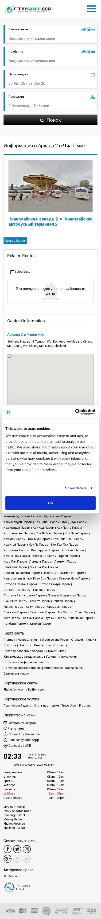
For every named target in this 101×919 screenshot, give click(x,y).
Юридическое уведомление (23, 656)
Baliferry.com (37, 689)
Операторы (42, 645)
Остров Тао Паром (17, 589)
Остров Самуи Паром (54, 584)
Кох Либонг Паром (49, 533)
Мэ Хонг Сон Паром (44, 567)
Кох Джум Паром (74, 522)
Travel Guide (56, 651)
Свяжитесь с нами (16, 673)
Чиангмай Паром (81, 618)
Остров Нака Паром (73, 578)
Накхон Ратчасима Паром (22, 573)
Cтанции (77, 639)
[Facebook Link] (8, 849)
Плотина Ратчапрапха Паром (24, 595)
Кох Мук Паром (39, 539)
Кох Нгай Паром (15, 544)
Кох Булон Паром (47, 522)
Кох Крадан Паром (17, 527)
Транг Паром (84, 612)
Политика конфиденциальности (27, 662)
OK (50, 503)
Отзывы (59, 645)
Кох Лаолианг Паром (18, 533)
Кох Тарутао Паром (45, 550)
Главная (9, 639)
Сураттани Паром (42, 612)
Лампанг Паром (40, 561)
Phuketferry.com (14, 689)
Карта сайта (74, 668)
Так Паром (65, 612)
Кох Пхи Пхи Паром (64, 544)
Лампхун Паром (65, 561)
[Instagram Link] (27, 849)
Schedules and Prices (54, 639)
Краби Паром (68, 556)
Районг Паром (13, 606)
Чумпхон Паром (40, 623)
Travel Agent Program (76, 705)
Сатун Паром (35, 606)
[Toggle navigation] (93, 8)
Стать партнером (46, 705)
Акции (89, 639)
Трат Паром (12, 618)
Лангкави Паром (15, 567)
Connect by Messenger (24, 734)
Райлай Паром (63, 601)
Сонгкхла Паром (15, 612)
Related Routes (15, 240)
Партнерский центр (17, 705)
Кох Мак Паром (15, 539)
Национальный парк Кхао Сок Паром (30, 578)
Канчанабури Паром (18, 522)
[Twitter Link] (17, 849)
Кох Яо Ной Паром (17, 556)
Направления (27, 639)
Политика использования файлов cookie (33, 668)
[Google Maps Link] (8, 859)
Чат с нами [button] (16, 728)
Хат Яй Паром (33, 618)
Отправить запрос (22, 723)
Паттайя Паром (44, 589)
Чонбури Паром (15, 623)
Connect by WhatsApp (23, 740)
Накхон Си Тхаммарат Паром (63, 573)
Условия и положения (62, 656)
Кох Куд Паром (43, 527)
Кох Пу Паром (39, 544)
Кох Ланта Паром (69, 527)
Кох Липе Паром (76, 533)
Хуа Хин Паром (55, 618)
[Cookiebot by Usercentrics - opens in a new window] (75, 412)
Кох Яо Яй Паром (44, 556)
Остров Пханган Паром (20, 584)
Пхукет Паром (40, 601)
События (10, 645)
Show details (75, 488)
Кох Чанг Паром (73, 550)
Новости (25, 645)
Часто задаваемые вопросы (24, 651)
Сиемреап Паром (59, 606)
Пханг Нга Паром (15, 601)
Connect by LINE (20, 745)
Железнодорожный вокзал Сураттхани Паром (37, 516)
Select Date (22, 271)
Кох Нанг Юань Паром (68, 539)
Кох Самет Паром (16, 550)
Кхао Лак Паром (15, 561)
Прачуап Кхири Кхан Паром (67, 595)
